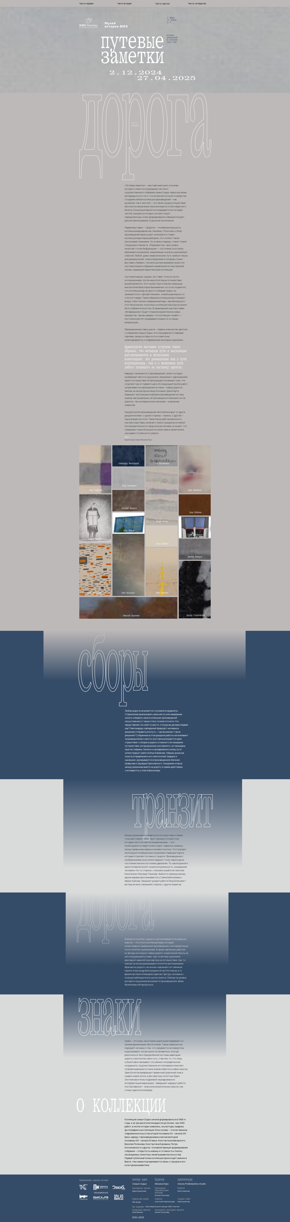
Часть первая (86, 3)
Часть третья (162, 3)
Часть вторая (124, 3)
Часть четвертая (197, 3)
